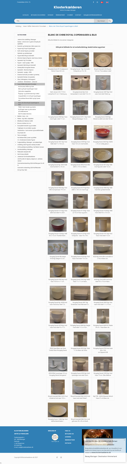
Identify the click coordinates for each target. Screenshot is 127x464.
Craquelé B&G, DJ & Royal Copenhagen (29, 96)
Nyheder (50, 15)
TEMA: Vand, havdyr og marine (27, 107)
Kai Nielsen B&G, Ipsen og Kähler (27, 137)
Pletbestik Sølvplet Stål (24, 152)
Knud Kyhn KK (21, 133)
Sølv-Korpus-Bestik (22, 154)
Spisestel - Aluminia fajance (25, 70)
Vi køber (70, 15)
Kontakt (78, 15)
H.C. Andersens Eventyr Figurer (26, 140)
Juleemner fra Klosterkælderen (26, 156)
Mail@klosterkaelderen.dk (93, 15)
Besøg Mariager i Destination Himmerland (101, 456)
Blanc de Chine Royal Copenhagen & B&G (28, 103)
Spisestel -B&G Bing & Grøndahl (26, 65)
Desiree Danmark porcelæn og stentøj (28, 74)
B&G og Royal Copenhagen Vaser (27, 89)
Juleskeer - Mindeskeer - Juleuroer (27, 81)
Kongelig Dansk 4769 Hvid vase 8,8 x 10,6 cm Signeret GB (103, 350)
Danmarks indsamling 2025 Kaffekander (29, 167)
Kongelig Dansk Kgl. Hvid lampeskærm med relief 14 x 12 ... (80, 94)
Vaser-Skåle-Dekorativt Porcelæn (34, 26)
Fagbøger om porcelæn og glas (27, 128)
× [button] (124, 440)
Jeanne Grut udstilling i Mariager (27, 39)
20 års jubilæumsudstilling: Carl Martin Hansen (31, 147)
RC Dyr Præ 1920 (22, 170)
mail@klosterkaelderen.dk (25, 447)
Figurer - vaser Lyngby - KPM (25, 63)
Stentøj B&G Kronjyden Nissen (26, 67)
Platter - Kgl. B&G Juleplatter (25, 118)
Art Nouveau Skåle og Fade (26, 86)
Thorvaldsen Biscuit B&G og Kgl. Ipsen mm (29, 99)
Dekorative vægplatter (24, 91)
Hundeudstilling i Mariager (24, 149)
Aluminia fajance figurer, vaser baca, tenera (29, 58)
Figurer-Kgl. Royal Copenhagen (26, 48)
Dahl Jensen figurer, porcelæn (25, 51)
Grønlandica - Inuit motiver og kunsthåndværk (30, 130)
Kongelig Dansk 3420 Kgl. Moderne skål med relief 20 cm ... (103, 119)
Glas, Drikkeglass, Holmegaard (26, 79)
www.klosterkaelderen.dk (101, 452)
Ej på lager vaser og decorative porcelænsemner (27, 110)
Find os (67, 431)
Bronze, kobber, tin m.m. (24, 123)
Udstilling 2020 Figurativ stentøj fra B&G (28, 144)
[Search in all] (110, 21)
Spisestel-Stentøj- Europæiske (26, 77)
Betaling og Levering (38, 15)
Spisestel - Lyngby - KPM (24, 72)
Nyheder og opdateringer (25, 53)
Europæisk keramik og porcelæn (26, 125)
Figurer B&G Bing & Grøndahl (25, 55)
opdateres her (110, 444)
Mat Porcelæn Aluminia (24, 114)
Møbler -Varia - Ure (22, 116)
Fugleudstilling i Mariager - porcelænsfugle (29, 142)
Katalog (26, 15)
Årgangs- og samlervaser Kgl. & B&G (28, 93)
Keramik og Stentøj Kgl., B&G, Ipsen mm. (29, 46)
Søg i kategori (101, 21)
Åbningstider (60, 15)
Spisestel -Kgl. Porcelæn (24, 60)
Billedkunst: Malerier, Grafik (25, 121)
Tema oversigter (22, 135)
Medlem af (52, 431)
